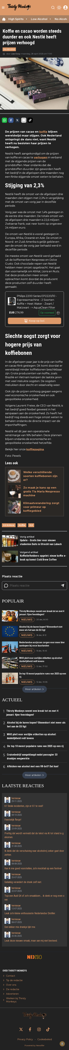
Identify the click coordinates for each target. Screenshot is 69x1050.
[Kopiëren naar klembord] (30, 120)
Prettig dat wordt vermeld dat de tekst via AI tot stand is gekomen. (34, 835)
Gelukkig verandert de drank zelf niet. (23, 882)
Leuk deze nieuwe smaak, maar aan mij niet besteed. (30, 940)
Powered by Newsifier (34, 1045)
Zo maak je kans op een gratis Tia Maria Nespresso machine (41, 491)
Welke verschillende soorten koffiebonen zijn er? (40, 476)
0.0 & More (8, 525)
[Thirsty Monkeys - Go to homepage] (19, 8)
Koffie (22, 525)
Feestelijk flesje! (12, 819)
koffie (43, 131)
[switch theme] (59, 7)
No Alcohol (9, 49)
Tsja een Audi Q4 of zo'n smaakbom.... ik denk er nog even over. (34, 897)
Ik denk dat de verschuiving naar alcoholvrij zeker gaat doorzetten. (34, 852)
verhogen (40, 157)
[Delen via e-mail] (23, 120)
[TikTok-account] (48, 1029)
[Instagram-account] (39, 1029)
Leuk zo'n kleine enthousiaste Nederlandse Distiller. (30, 913)
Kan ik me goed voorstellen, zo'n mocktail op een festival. (33, 868)
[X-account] (21, 1029)
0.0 (31, 525)
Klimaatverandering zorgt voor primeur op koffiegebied (41, 507)
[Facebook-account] (30, 1029)
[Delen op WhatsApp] (4, 120)
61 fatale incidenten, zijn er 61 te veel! (23, 805)
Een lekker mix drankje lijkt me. (20, 927)
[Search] (53, 7)
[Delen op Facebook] (10, 120)
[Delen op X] (17, 120)
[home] (4, 19)
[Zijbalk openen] (3, 7)
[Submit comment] (62, 585)
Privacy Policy (25, 1039)
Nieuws (26, 619)
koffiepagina (35, 449)
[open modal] (65, 7)
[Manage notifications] (62, 1043)
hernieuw (16, 798)
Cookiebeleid (44, 1039)
